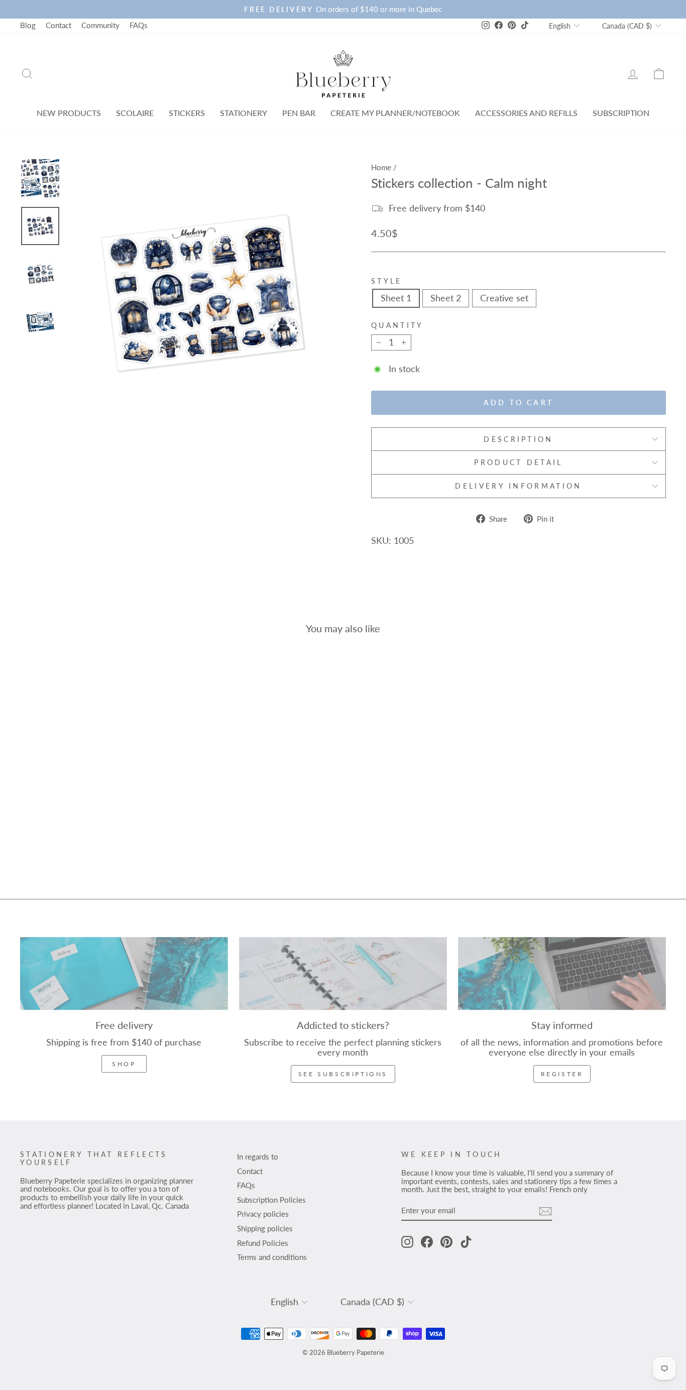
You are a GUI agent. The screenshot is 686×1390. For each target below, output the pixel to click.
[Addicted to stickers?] (343, 973)
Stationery (243, 113)
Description (518, 439)
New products (69, 113)
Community (100, 25)
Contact (58, 25)
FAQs (139, 25)
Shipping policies (265, 1228)
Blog (28, 25)
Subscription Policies (271, 1199)
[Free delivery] (124, 973)
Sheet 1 (396, 297)
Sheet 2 (445, 297)
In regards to (257, 1156)
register (562, 1074)
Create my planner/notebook (395, 113)
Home (381, 167)
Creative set (504, 297)
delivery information (518, 486)
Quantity (397, 325)
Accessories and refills (526, 113)
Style (386, 281)
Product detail (518, 462)
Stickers (187, 113)
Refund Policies (262, 1242)
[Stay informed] (562, 973)
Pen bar (298, 113)
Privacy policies (263, 1213)
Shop (124, 1064)
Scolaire (135, 113)
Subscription (621, 113)
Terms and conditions (272, 1256)
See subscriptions (343, 1074)
